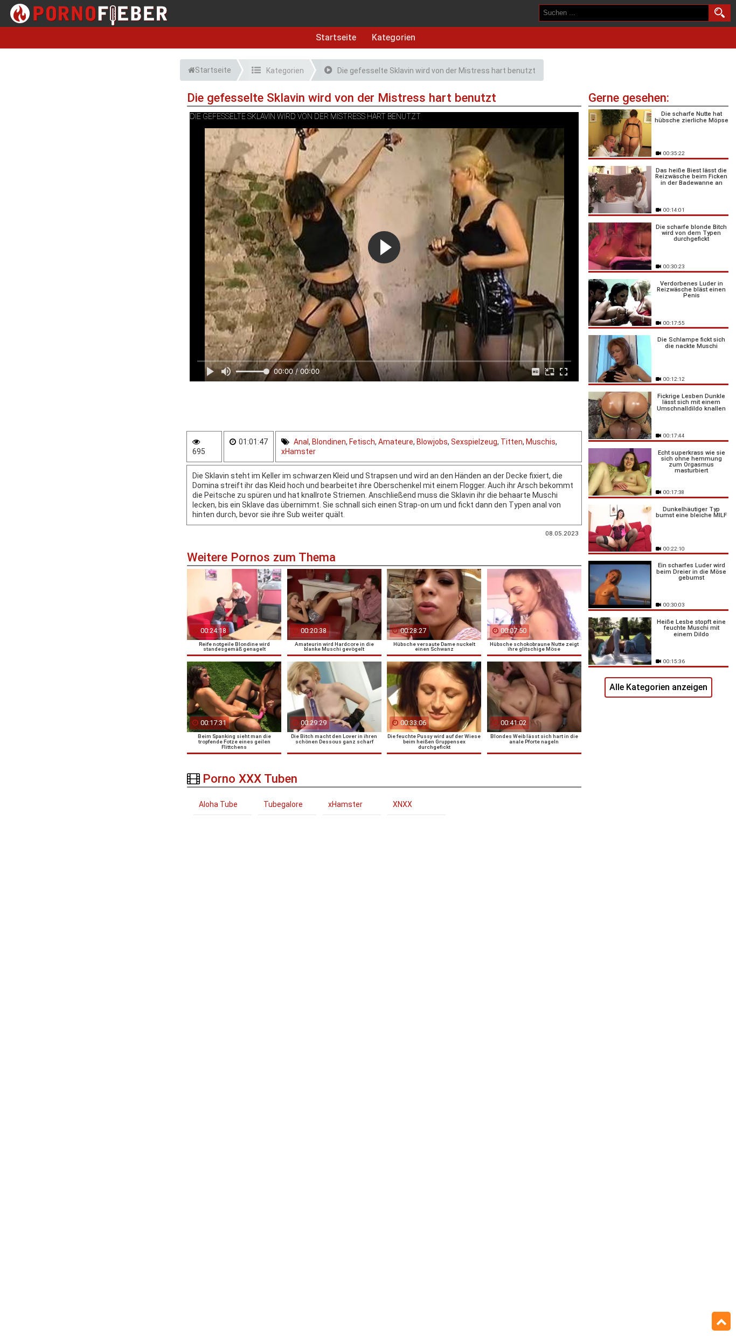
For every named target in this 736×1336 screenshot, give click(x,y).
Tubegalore (283, 804)
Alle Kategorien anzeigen (658, 687)
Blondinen (329, 441)
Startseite (336, 37)
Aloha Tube (218, 804)
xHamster (298, 451)
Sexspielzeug (474, 441)
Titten (512, 441)
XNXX (402, 804)
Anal (301, 441)
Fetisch (362, 441)
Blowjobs (432, 441)
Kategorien (393, 37)
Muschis (541, 441)
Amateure (395, 441)
